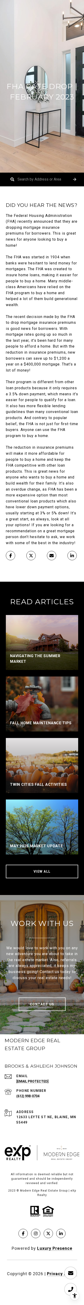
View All (42, 871)
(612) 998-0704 (27, 1096)
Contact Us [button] (42, 1004)
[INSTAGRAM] (35, 1233)
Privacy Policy (62, 1273)
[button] (74, 179)
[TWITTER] (48, 1233)
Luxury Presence (54, 1248)
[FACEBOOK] (23, 1233)
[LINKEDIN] (61, 1233)
